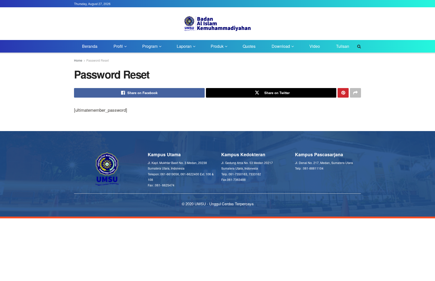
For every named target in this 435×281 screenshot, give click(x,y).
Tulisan (342, 46)
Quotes (249, 46)
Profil (118, 46)
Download (281, 46)
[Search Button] (359, 46)
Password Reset (97, 60)
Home (78, 60)
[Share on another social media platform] (355, 93)
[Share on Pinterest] (343, 93)
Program (150, 46)
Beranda (89, 46)
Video (314, 46)
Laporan (184, 46)
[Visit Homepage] (217, 23)
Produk (217, 46)
